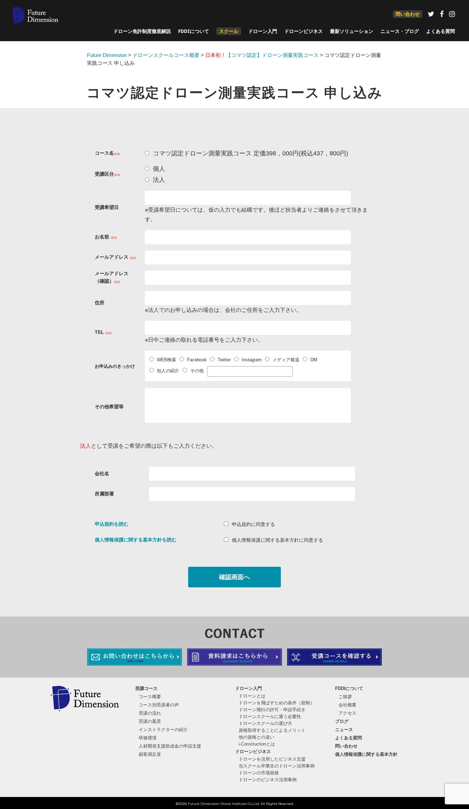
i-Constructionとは (257, 744)
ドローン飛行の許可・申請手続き (272, 709)
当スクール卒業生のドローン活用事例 (276, 766)
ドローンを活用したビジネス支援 (272, 759)
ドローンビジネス (303, 31)
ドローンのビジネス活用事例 (268, 779)
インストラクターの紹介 (163, 729)
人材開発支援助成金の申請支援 (170, 746)
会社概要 (347, 704)
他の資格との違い (256, 737)
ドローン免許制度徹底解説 (142, 31)
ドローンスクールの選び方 (265, 723)
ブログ (341, 721)
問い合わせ (408, 14)
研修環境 (148, 737)
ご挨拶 (345, 696)
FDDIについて (193, 31)
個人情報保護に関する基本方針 (366, 754)
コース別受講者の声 (159, 704)
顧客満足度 (150, 754)
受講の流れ (150, 713)
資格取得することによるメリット (272, 730)
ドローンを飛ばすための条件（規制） (276, 702)
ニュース (344, 729)
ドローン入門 (262, 31)
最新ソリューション (351, 31)
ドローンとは (252, 696)
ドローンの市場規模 (259, 772)
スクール (228, 31)
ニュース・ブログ (399, 31)
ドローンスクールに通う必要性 (270, 716)
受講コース (146, 688)
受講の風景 (150, 721)
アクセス (347, 713)
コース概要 (150, 696)
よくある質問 (440, 31)
